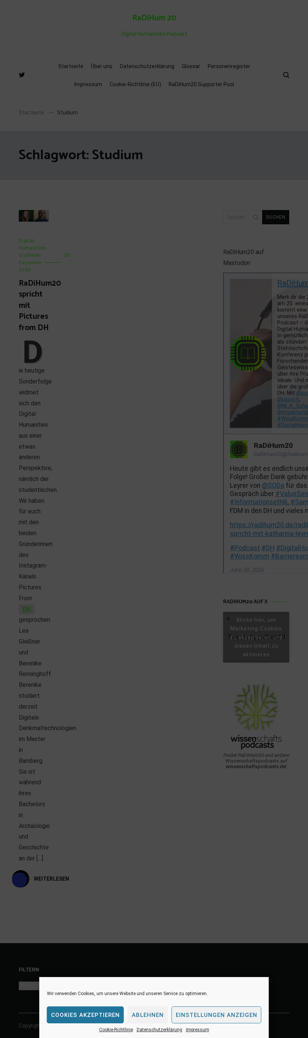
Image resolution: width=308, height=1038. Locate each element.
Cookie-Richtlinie (116, 1029)
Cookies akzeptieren (85, 1015)
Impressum (197, 1029)
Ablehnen (148, 1015)
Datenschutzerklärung (159, 1029)
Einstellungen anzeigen (216, 1015)
